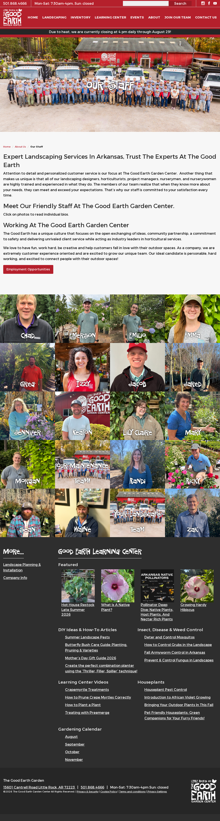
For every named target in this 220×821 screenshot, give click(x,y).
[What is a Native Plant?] (117, 585)
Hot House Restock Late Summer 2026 (77, 609)
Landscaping (54, 17)
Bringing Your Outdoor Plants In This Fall (178, 705)
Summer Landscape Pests (87, 637)
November (74, 759)
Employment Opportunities (28, 269)
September (75, 744)
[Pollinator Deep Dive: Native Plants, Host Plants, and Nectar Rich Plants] (157, 585)
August (71, 736)
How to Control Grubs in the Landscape (178, 645)
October (72, 752)
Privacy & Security (87, 791)
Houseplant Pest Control (165, 689)
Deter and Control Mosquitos (169, 637)
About (154, 17)
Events (137, 17)
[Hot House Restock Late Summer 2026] (78, 585)
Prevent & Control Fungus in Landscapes (179, 660)
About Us (20, 146)
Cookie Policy (108, 791)
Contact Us (206, 17)
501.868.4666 (92, 787)
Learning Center (110, 17)
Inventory (80, 17)
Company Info (15, 578)
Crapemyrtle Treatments (87, 689)
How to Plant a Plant (83, 705)
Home (7, 146)
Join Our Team (178, 17)
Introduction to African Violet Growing (177, 697)
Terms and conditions (132, 791)
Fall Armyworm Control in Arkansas (174, 652)
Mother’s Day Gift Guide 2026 (90, 658)
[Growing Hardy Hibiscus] (197, 585)
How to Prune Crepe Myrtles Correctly (98, 697)
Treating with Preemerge (87, 712)
